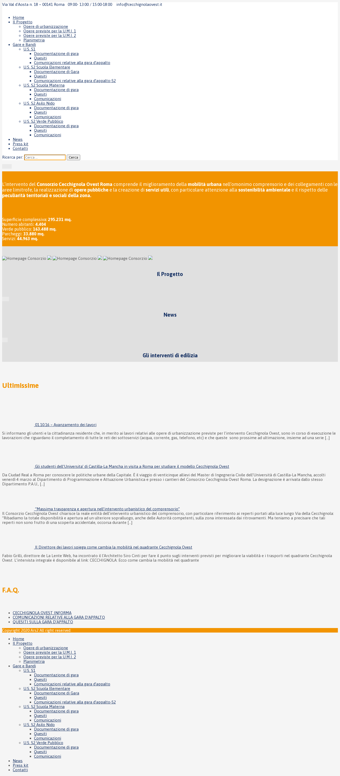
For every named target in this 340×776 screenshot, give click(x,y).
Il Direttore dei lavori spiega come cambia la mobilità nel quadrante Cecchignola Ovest (113, 547)
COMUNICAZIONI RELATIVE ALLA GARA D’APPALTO (59, 617)
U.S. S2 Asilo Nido (39, 103)
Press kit (20, 144)
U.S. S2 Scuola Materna (44, 85)
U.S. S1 (29, 49)
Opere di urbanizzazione (45, 26)
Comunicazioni (47, 98)
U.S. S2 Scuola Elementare (46, 67)
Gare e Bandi (24, 44)
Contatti (20, 148)
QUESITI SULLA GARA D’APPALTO (43, 622)
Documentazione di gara (56, 53)
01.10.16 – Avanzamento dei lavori (65, 424)
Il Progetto (22, 22)
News (18, 139)
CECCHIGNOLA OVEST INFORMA (42, 612)
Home (18, 17)
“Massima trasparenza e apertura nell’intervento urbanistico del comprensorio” (107, 509)
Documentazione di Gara (56, 71)
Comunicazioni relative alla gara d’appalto (72, 62)
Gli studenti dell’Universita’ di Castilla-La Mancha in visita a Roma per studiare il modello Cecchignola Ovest (132, 466)
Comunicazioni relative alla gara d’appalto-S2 (75, 80)
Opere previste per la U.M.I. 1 (49, 31)
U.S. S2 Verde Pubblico (43, 121)
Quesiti (40, 58)
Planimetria (34, 40)
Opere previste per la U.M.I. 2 (49, 35)
